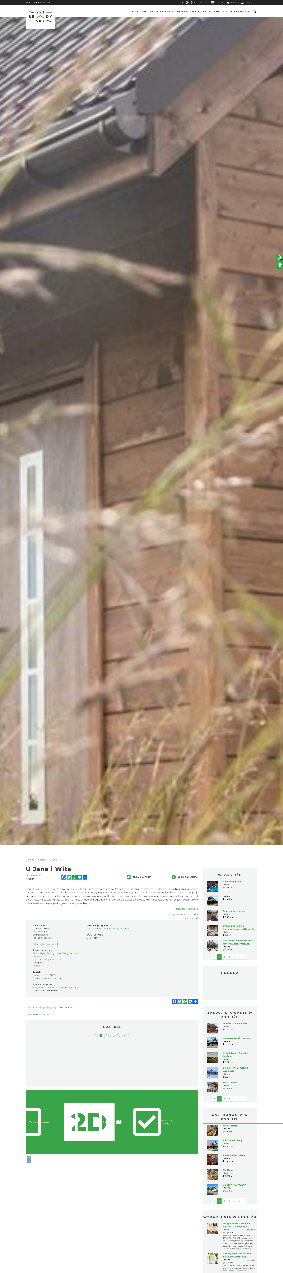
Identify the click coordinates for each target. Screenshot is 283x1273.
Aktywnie (166, 11)
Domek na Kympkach (235, 1023)
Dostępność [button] (201, 2)
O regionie (139, 11)
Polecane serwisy (238, 11)
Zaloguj (248, 2)
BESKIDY (29, 2)
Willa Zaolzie (230, 1082)
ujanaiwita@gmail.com (50, 978)
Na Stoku (228, 1170)
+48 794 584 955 (49, 975)
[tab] (96, 1035)
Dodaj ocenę (64, 1007)
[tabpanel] (48, 1062)
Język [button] (220, 2)
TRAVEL (43, 2)
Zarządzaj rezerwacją (186, 909)
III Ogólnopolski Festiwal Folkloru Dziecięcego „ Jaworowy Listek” (236, 1226)
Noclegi (36, 965)
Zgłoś (194, 914)
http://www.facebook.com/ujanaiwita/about (54, 987)
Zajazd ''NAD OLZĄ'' (234, 1184)
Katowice (230, 989)
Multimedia (216, 11)
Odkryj (153, 11)
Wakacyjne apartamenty (116, 928)
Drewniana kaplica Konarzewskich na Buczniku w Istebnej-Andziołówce (239, 929)
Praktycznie (198, 11)
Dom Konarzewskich (234, 911)
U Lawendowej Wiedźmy (237, 1038)
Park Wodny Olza (232, 881)
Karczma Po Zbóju (233, 1140)
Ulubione (234, 2)
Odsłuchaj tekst (142, 877)
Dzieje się (181, 11)
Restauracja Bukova (234, 1155)
